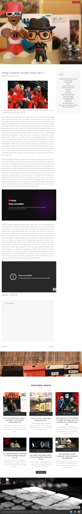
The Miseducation (68, 98)
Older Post (51, 346)
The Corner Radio (68, 96)
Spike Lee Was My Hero (68, 94)
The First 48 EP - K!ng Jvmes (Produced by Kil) (41, 419)
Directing (58, 2)
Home (28, 2)
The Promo (68, 101)
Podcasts (43, 2)
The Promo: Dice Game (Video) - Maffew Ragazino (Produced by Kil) (41, 457)
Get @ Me (76, 2)
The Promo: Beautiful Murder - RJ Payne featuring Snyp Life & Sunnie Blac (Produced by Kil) (67, 421)
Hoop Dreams (13, 295)
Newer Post (4, 346)
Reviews (66, 2)
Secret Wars (68, 93)
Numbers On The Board (68, 87)
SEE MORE (40, 472)
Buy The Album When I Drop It (68, 79)
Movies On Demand (68, 86)
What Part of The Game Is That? (68, 105)
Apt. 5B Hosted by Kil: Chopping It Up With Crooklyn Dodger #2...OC (14, 456)
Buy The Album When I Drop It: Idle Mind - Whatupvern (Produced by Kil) (15, 420)
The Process (68, 100)
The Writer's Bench (68, 103)
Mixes (50, 2)
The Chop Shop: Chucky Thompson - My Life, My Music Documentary (67, 456)
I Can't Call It (68, 82)
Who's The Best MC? (68, 107)
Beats (35, 2)
